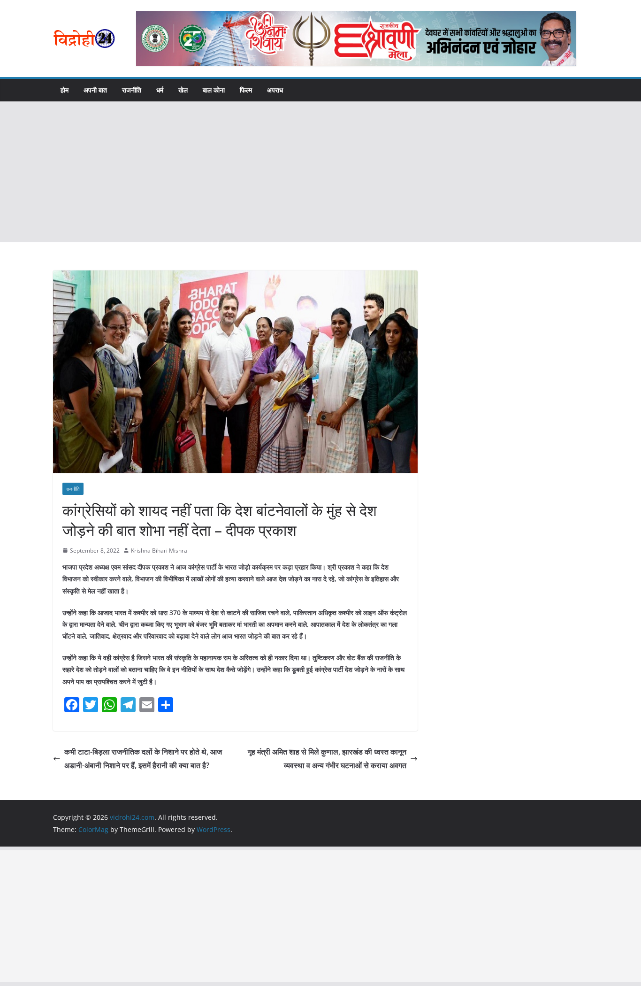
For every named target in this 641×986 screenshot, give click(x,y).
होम (65, 89)
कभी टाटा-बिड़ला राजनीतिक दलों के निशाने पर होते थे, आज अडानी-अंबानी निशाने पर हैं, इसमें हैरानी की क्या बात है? (143, 758)
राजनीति (131, 89)
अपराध (275, 89)
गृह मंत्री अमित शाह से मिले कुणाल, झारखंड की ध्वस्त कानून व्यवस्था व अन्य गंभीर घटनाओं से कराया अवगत (327, 758)
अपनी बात (95, 89)
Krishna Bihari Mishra (159, 551)
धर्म (159, 89)
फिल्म (246, 89)
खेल (183, 89)
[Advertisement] (320, 172)
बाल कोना (214, 89)
